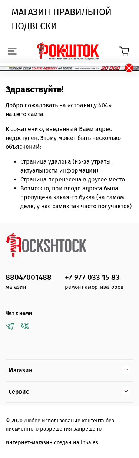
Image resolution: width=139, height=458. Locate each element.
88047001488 (29, 277)
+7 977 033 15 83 (92, 277)
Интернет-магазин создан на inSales (52, 442)
